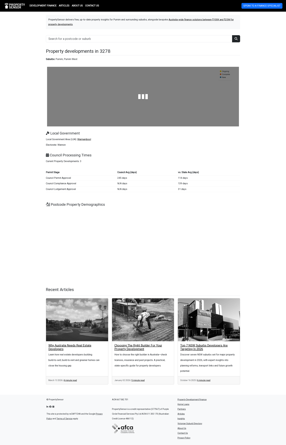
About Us (182, 428)
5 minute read (138, 380)
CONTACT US (92, 5)
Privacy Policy (184, 438)
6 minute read (203, 380)
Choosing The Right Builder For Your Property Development (138, 347)
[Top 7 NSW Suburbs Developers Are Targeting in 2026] (209, 319)
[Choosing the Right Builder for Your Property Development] (143, 319)
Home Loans (183, 404)
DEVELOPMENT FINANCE (42, 5)
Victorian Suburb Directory (190, 423)
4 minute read (70, 380)
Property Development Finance (192, 399)
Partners (182, 409)
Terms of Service (64, 418)
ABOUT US (77, 5)
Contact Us (183, 433)
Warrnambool (84, 139)
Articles (181, 414)
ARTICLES (64, 5)
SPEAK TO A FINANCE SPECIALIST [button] (261, 5)
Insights (181, 418)
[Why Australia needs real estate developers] (77, 319)
